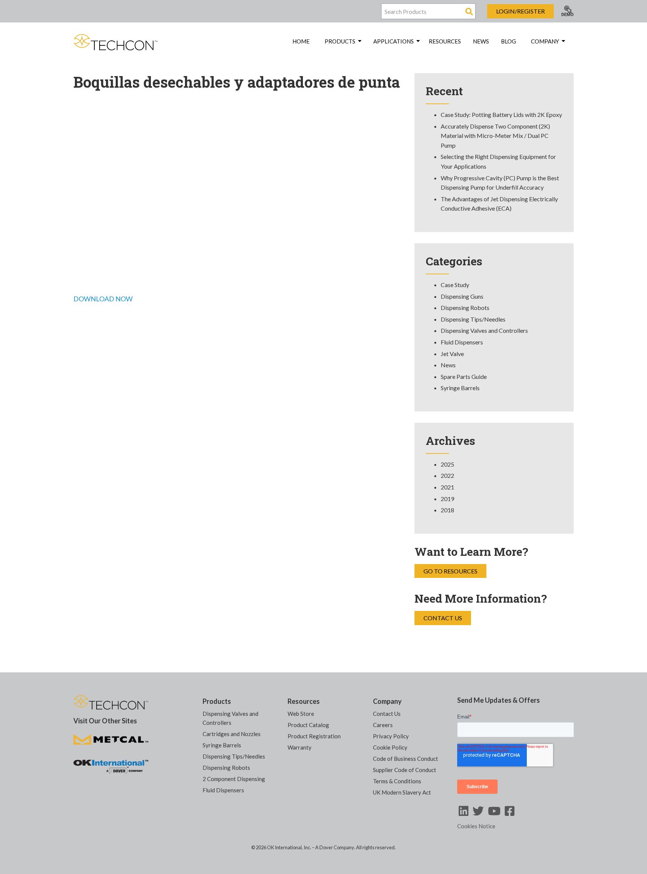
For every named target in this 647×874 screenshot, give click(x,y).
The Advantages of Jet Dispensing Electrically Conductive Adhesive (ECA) (499, 203)
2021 (447, 487)
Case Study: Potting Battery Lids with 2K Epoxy (501, 114)
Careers (383, 724)
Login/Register (520, 11)
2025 (447, 464)
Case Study (455, 284)
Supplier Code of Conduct (404, 769)
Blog (508, 41)
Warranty (300, 747)
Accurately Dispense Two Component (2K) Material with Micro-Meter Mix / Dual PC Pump (495, 136)
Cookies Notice (476, 826)
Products (217, 701)
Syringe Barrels (460, 387)
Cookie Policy (390, 747)
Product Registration (314, 736)
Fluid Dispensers (462, 342)
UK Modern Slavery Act (402, 792)
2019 (447, 498)
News (481, 41)
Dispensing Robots (465, 307)
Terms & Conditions (397, 781)
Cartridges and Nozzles (232, 733)
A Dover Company (334, 847)
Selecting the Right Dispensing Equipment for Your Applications (498, 161)
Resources (445, 41)
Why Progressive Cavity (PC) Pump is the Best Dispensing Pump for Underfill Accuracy (500, 182)
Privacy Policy (391, 736)
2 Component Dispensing (234, 778)
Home (301, 41)
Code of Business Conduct (405, 758)
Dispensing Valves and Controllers (484, 330)
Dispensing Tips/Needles (473, 319)
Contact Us (442, 617)
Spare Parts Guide (464, 376)
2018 (447, 509)
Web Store (301, 713)
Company (387, 701)
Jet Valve (452, 353)
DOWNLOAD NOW (103, 299)
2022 (447, 475)
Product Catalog (308, 724)
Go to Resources (450, 571)
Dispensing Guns (462, 296)
